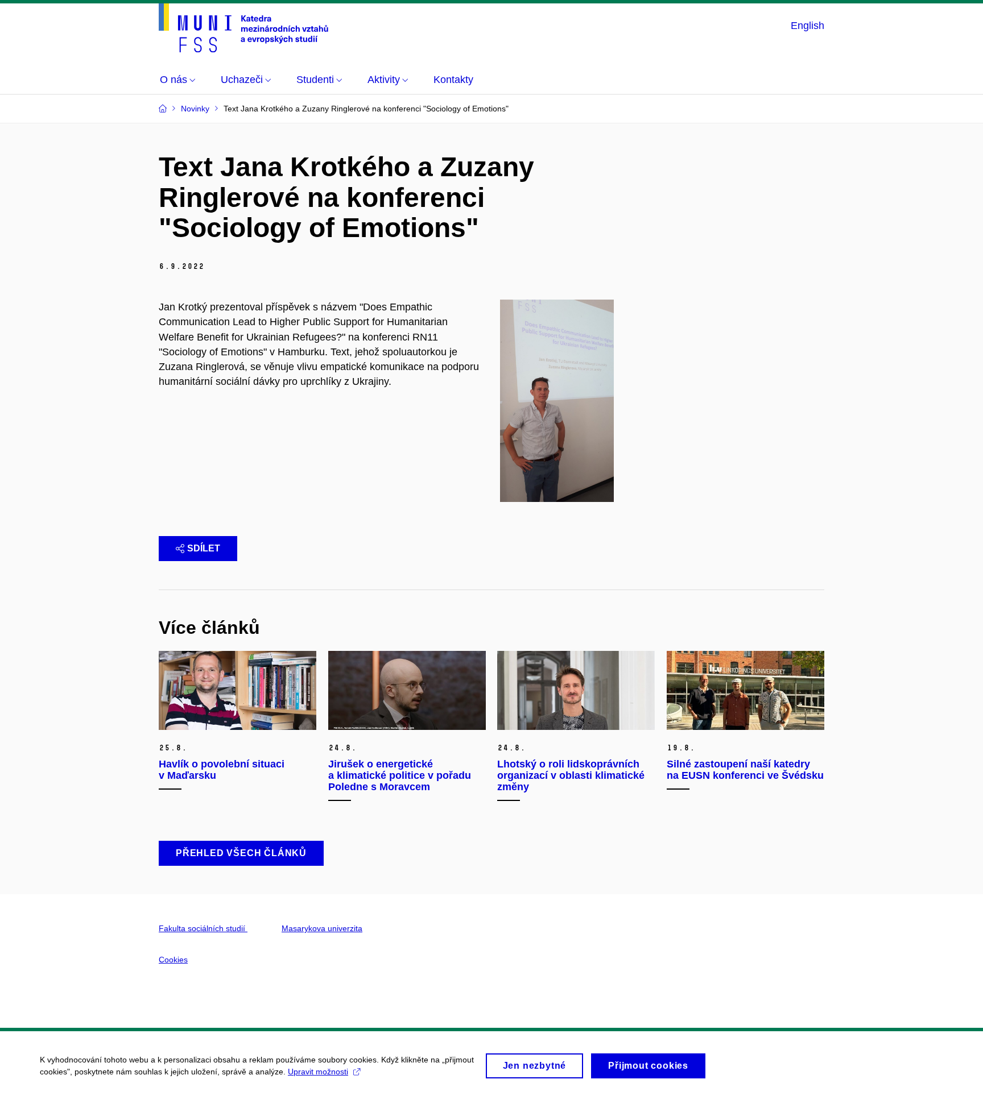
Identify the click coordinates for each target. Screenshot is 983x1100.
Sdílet (203, 548)
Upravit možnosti (318, 1071)
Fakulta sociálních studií (203, 928)
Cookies (173, 959)
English (807, 25)
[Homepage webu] (243, 27)
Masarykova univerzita (322, 928)
